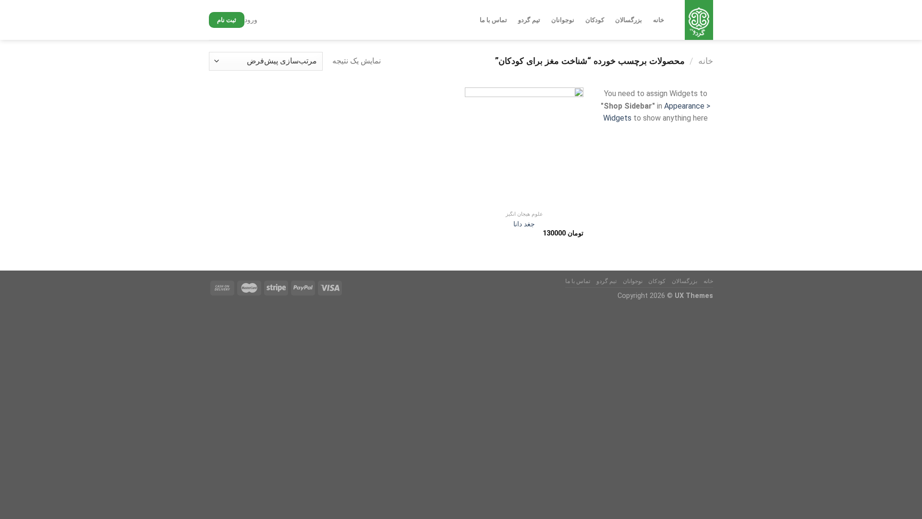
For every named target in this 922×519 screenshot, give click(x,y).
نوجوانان (562, 20)
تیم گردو (529, 20)
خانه (658, 20)
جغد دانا (524, 224)
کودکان (594, 20)
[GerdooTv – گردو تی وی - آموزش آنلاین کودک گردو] (698, 20)
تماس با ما (494, 20)
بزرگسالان (628, 20)
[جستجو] (266, 20)
